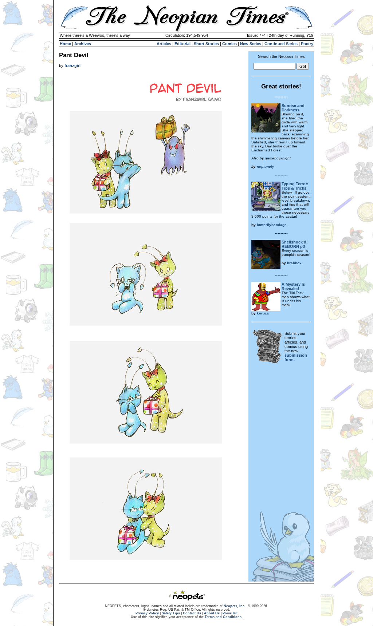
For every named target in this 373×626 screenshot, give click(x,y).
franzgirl (72, 65)
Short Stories (206, 43)
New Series (250, 43)
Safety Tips (171, 613)
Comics (229, 43)
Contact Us (192, 613)
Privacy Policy (147, 613)
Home (65, 43)
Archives (82, 43)
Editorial (182, 43)
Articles (164, 43)
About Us (212, 613)
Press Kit (230, 613)
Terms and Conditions (223, 617)
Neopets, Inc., (235, 606)
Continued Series (281, 43)
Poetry (307, 43)
